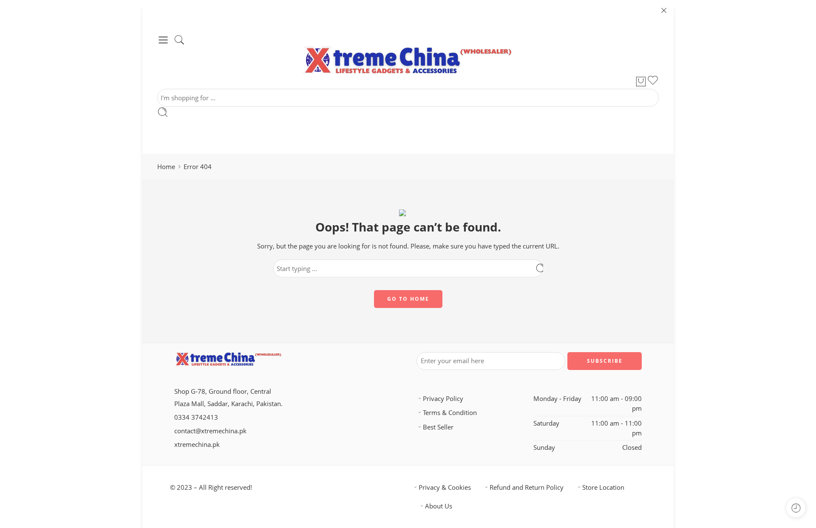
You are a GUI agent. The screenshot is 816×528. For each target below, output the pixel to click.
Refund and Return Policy (527, 487)
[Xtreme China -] (408, 60)
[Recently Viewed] (795, 507)
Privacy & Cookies (445, 487)
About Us (438, 506)
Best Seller (438, 427)
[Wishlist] (653, 81)
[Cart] (641, 82)
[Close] (664, 10)
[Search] (179, 40)
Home (166, 167)
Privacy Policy (443, 399)
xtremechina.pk (197, 444)
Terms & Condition (450, 413)
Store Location (603, 487)
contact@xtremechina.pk (210, 431)
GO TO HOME (408, 298)
